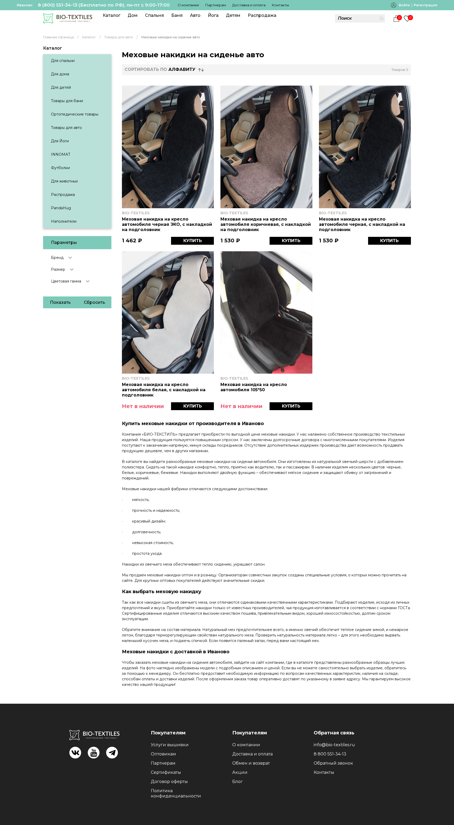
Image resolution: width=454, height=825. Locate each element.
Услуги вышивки (170, 744)
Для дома (60, 74)
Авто (195, 15)
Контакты (280, 5)
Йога (213, 15)
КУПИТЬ (192, 240)
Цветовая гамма (66, 281)
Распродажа (262, 15)
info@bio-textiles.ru (334, 744)
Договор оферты (169, 781)
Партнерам (215, 5)
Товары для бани (67, 100)
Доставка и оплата (249, 5)
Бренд (57, 257)
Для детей (61, 87)
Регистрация (425, 5)
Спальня (154, 15)
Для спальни (63, 60)
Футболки (60, 167)
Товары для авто (66, 127)
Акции (239, 772)
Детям (233, 15)
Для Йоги (60, 141)
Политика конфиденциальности (176, 793)
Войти (404, 5)
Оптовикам (163, 753)
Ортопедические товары (74, 114)
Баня (177, 15)
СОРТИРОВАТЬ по (160, 69)
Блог (237, 781)
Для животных (64, 181)
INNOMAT (60, 154)
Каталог (111, 15)
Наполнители (63, 221)
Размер (58, 269)
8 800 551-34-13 (330, 753)
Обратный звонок (333, 763)
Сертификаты (166, 772)
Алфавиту (181, 69)
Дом (133, 15)
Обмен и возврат (251, 763)
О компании (188, 5)
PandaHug (61, 208)
